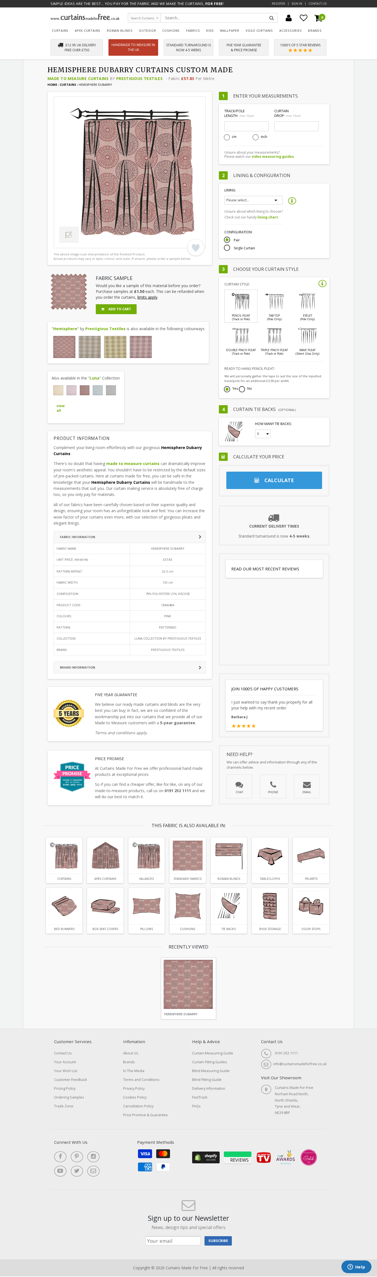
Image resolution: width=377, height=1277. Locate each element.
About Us (130, 1053)
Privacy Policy (134, 1088)
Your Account (65, 1062)
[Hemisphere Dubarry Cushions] (187, 906)
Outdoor (147, 30)
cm (234, 136)
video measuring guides (273, 156)
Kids (210, 30)
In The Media (133, 1070)
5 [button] (88, 242)
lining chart (267, 217)
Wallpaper (229, 30)
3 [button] (74, 242)
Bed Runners (64, 929)
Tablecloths (270, 879)
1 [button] (60, 242)
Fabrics (193, 30)
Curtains (60, 30)
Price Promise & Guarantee (145, 1115)
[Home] (85, 18)
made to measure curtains (133, 463)
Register (278, 4)
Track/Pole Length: (239, 113)
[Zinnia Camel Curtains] (58, 390)
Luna (94, 378)
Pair (237, 240)
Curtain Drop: (287, 113)
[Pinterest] (77, 1156)
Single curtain (244, 248)
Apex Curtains (87, 30)
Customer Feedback (70, 1079)
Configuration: (238, 232)
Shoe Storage (270, 929)
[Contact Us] (93, 1171)
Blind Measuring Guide (211, 1070)
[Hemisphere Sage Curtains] (115, 347)
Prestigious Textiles (139, 78)
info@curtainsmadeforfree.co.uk (299, 1064)
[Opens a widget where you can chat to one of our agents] (356, 1267)
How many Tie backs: (273, 423)
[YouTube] (60, 1171)
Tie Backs (229, 929)
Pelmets (311, 879)
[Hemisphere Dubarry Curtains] (64, 347)
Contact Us (317, 4)
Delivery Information (208, 1088)
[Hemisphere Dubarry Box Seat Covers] (105, 906)
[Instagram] (93, 1156)
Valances (146, 879)
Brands (315, 30)
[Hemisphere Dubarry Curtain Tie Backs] (229, 906)
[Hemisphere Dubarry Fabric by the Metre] (187, 855)
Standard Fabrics (187, 879)
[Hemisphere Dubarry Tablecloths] (270, 855)
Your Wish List (65, 1070)
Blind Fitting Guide (207, 1079)
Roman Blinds (119, 30)
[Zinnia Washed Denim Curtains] (98, 390)
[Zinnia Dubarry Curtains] (85, 390)
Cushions (171, 30)
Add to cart (119, 309)
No (249, 389)
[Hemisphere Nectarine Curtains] (90, 347)
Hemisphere (65, 328)
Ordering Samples (69, 1097)
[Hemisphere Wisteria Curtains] (141, 347)
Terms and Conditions (141, 1079)
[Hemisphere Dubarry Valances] (146, 855)
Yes (235, 389)
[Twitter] (77, 1171)
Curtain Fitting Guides (209, 1062)
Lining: (230, 190)
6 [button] (95, 242)
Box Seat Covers (105, 929)
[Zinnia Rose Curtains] (71, 390)
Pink (167, 616)
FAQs (196, 1106)
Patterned (167, 627)
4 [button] (81, 242)
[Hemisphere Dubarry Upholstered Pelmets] (311, 855)
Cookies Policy (135, 1097)
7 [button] (102, 242)
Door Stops (311, 929)
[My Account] (289, 18)
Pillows (146, 929)
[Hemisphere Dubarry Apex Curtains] (105, 855)
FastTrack (199, 1097)
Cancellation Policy (138, 1106)
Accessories (290, 30)
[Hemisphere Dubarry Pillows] (146, 906)
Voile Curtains (259, 30)
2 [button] (67, 242)
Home (52, 84)
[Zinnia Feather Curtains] (111, 390)
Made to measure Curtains (77, 78)
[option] (130, 172)
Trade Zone (63, 1106)
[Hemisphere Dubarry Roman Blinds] (229, 855)
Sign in (296, 4)
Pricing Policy (64, 1088)
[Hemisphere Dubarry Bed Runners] (64, 906)
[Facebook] (60, 1156)
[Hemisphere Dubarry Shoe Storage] (270, 906)
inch (264, 136)
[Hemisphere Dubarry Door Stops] (311, 906)
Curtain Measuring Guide (212, 1053)
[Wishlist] (303, 18)
